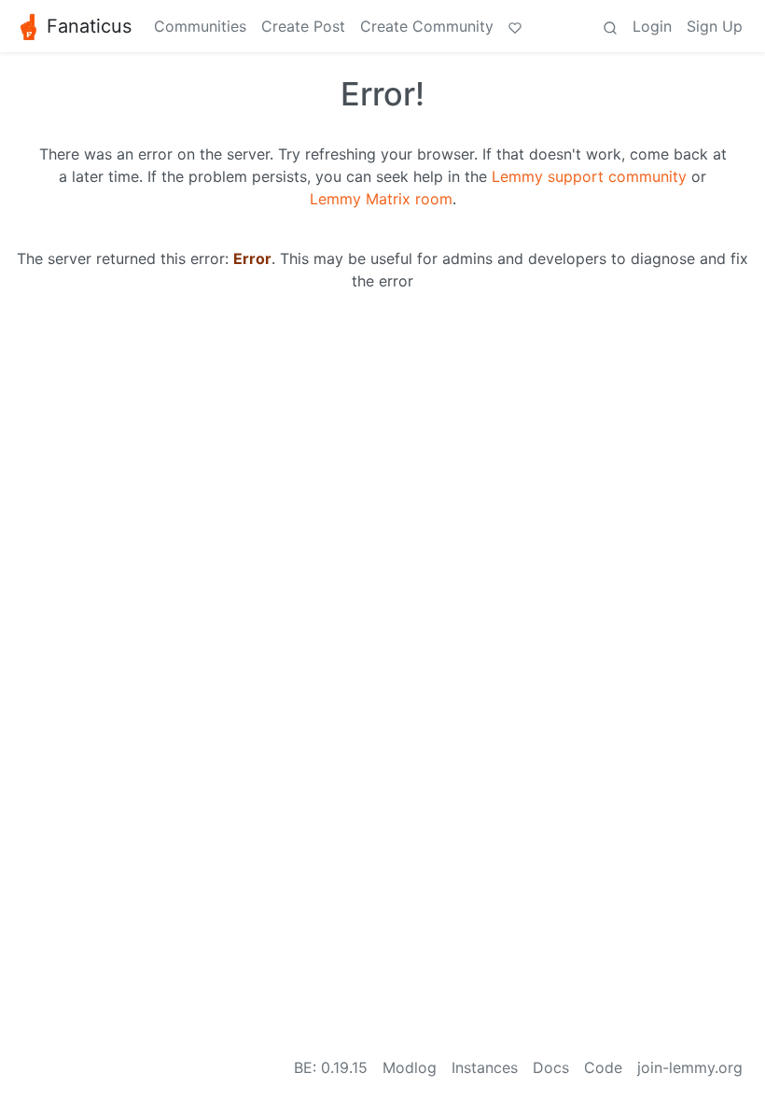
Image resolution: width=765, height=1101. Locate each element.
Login (652, 26)
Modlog (409, 1067)
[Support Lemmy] (515, 26)
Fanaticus (89, 26)
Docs (551, 1067)
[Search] (610, 26)
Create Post (303, 26)
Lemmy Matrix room (381, 198)
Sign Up (715, 26)
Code (603, 1067)
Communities (200, 26)
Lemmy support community (589, 176)
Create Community (427, 26)
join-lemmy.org (690, 1067)
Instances (485, 1067)
